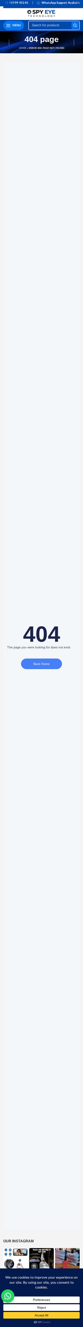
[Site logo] (41, 13)
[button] (7, 1296)
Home (22, 48)
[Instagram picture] (15, 1260)
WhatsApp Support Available (52, 2)
